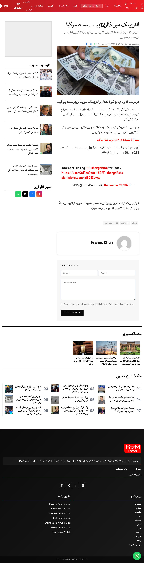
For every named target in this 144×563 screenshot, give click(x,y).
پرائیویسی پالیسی (121, 469)
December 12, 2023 (117, 185)
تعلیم (139, 528)
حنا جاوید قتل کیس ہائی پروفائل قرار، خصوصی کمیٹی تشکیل (23, 130)
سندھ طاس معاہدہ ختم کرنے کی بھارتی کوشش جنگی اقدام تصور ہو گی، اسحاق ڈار (22, 111)
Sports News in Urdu (60, 508)
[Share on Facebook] (86, 44)
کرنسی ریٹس (108, 223)
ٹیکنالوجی (39, 6)
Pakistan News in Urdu (59, 504)
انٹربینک (134, 223)
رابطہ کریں (137, 469)
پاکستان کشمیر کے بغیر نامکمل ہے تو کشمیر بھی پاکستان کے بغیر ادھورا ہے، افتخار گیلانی (22, 149)
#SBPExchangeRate (109, 172)
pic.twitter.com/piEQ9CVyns (80, 177)
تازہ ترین (138, 508)
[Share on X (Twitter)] (91, 44)
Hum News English (61, 532)
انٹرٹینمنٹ (63, 6)
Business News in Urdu (59, 513)
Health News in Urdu (60, 527)
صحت (138, 532)
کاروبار (50, 6)
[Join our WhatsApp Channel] (137, 556)
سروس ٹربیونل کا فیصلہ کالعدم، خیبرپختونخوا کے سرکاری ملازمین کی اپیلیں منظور (23, 170)
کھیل (75, 6)
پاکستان (117, 6)
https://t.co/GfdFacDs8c (78, 172)
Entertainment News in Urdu (57, 523)
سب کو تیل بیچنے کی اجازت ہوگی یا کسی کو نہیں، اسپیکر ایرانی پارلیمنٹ (23, 92)
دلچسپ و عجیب (135, 544)
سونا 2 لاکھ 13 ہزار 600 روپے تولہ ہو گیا (118, 140)
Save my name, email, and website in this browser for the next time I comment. (99, 304)
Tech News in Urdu (61, 518)
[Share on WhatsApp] (95, 44)
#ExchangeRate (97, 168)
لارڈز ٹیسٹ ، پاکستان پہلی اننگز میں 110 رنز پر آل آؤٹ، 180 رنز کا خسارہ (22, 75)
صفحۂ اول (137, 504)
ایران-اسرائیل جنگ (90, 6)
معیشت (138, 520)
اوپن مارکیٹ (124, 223)
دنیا (106, 6)
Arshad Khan (134, 44)
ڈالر (117, 223)
